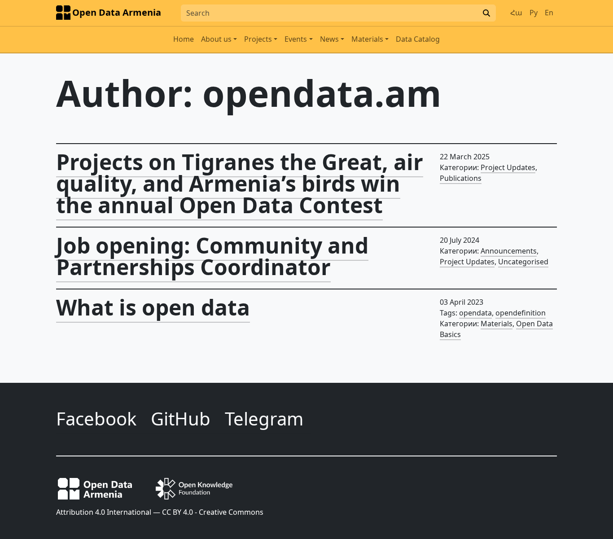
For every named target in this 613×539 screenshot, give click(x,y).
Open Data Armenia (116, 12)
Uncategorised (523, 262)
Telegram (264, 418)
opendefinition (520, 313)
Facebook (96, 418)
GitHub (180, 418)
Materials (496, 324)
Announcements (509, 251)
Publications (461, 178)
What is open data (153, 307)
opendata (475, 313)
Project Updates (508, 167)
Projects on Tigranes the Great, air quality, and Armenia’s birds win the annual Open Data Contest (239, 183)
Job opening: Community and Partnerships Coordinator (212, 256)
